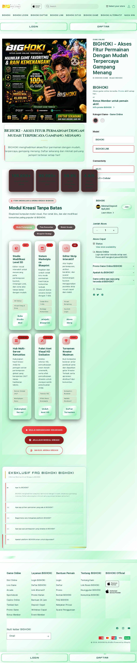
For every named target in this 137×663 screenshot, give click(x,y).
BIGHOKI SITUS (73, 15)
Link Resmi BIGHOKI (90, 585)
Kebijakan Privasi (64, 605)
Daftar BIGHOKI (38, 585)
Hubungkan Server (20, 410)
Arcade (10, 590)
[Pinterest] (103, 295)
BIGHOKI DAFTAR (39, 15)
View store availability (106, 247)
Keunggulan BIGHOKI (90, 590)
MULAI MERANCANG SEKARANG (45, 430)
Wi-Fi (98, 169)
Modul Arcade (66, 227)
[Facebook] (95, 295)
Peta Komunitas (46, 227)
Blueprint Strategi (44, 234)
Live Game (11, 585)
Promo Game (13, 610)
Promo (121, 91)
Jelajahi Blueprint (45, 321)
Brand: (112, 78)
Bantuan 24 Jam (39, 600)
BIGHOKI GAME (91, 15)
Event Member (38, 615)
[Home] (11, 6)
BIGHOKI (6, 15)
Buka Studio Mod (20, 319)
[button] (6, 15)
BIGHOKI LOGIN (20, 15)
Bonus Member (14, 615)
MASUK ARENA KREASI (46, 450)
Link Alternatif (38, 590)
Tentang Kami (87, 580)
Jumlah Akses (100, 223)
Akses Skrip (69, 321)
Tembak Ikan (12, 605)
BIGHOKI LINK (57, 15)
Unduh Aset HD (45, 410)
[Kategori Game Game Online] (95, 120)
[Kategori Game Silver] (102, 120)
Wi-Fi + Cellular (103, 178)
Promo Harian (37, 595)
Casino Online (13, 600)
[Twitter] (98, 295)
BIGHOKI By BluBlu (106, 642)
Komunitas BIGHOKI (90, 595)
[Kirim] (48, 636)
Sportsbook (12, 595)
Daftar (59, 585)
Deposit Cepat (38, 605)
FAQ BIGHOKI (62, 600)
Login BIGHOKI (38, 580)
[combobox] (71, 6)
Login (58, 580)
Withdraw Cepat (39, 610)
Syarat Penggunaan (65, 610)
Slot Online (12, 580)
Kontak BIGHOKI (63, 595)
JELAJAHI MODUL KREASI (46, 440)
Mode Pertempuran (24, 227)
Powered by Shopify (122, 642)
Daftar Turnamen (69, 410)
